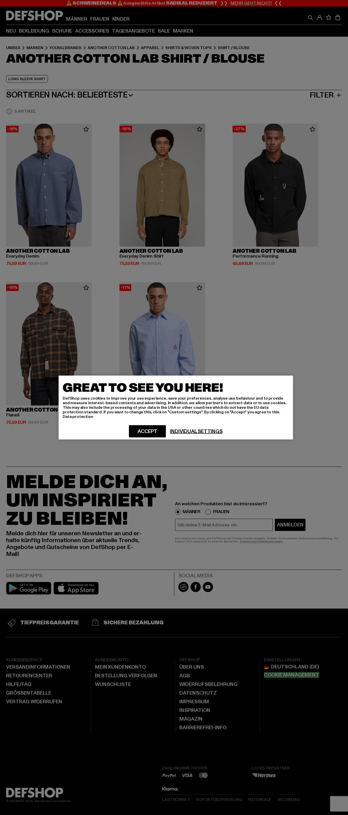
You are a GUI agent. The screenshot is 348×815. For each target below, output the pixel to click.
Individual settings (196, 431)
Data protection (78, 416)
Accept (147, 431)
